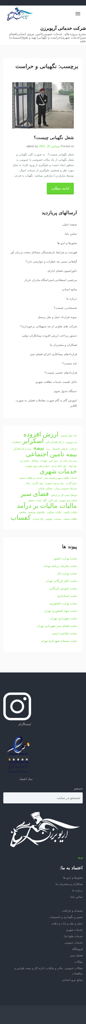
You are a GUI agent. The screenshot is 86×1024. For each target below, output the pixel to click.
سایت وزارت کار (67, 573)
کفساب (21, 517)
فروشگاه (77, 949)
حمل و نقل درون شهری (37, 466)
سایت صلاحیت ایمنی (64, 633)
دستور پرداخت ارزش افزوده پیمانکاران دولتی (49, 335)
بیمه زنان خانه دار (68, 460)
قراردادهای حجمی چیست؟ (61, 372)
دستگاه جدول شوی (65, 391)
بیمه (38, 447)
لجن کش (53, 500)
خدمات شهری (58, 471)
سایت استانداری (67, 596)
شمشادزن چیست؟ (65, 307)
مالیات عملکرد (54, 512)
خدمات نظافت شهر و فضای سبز (60, 478)
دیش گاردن (71, 483)
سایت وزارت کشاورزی (63, 603)
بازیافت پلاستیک (60, 448)
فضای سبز (35, 493)
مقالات (79, 961)
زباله (28, 483)
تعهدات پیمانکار (39, 460)
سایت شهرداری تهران (63, 618)
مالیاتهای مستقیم (36, 512)
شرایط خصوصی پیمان (66, 488)
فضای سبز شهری (68, 500)
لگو (45, 500)
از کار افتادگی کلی (55, 442)
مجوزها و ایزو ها (67, 243)
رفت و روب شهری (54, 483)
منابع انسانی (69, 289)
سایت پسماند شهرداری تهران (59, 640)
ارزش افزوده (40, 434)
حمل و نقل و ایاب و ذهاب (67, 923)
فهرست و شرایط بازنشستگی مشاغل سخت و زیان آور (44, 252)
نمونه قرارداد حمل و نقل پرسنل (57, 317)
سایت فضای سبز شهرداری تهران (57, 625)
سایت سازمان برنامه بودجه (60, 566)
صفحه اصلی (69, 224)
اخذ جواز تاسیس (68, 435)
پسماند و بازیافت (72, 910)
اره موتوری (71, 442)
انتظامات (16, 442)
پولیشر (48, 519)
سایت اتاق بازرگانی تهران (61, 581)
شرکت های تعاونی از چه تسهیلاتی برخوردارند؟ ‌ (48, 326)
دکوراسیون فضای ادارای (62, 270)
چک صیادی (38, 519)
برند (48, 448)
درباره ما (71, 298)
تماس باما (71, 233)
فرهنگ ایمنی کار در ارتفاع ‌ (64, 495)
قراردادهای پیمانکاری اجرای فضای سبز (53, 354)
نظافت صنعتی (70, 519)
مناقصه (22, 512)
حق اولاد (73, 466)
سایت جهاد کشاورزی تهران (60, 611)
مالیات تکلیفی (70, 512)
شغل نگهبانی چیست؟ (54, 137)
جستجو (78, 788)
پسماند (57, 519)
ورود (80, 857)
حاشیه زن (25, 460)
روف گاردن (37, 483)
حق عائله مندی (59, 466)
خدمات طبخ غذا (73, 936)
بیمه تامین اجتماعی (51, 454)
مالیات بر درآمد (37, 505)
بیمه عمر (53, 460)
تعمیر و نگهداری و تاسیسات (66, 917)
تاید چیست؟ (69, 363)
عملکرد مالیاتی (45, 488)
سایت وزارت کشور (65, 558)
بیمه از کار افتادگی (22, 448)
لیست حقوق (34, 500)
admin (30, 146)
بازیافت (73, 448)
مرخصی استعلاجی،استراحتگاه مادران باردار (50, 280)
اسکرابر (33, 440)
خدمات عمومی (73, 942)
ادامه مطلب (60, 188)
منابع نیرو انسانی (72, 979)
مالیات (68, 505)
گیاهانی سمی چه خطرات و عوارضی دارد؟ (51, 261)
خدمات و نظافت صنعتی (30, 478)
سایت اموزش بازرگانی (63, 588)
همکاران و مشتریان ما (63, 344)
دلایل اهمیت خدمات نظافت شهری (56, 382)
